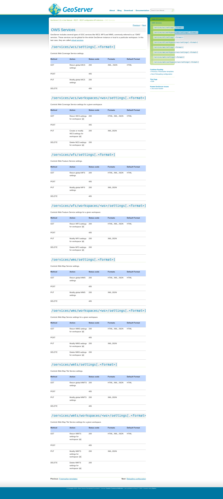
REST (76, 20)
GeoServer (70, 10)
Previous (136, 25)
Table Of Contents (158, 19)
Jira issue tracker (157, 88)
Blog (119, 10)
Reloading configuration (136, 479)
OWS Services (157, 23)
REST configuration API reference (91, 20)
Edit (152, 81)
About (112, 10)
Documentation (142, 10)
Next (144, 25)
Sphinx (154, 488)
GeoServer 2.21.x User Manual (61, 20)
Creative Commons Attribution (114, 488)
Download (128, 10)
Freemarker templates (68, 479)
